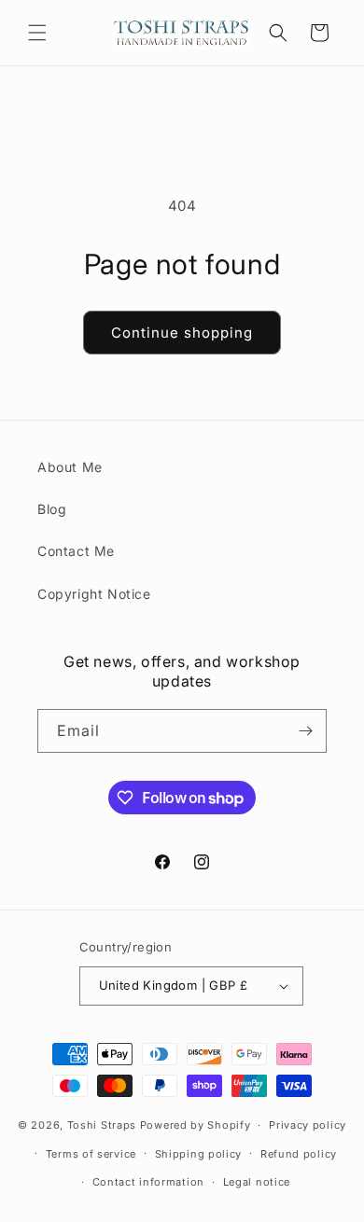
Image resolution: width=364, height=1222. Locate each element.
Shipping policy (199, 1153)
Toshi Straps (101, 1125)
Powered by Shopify (195, 1125)
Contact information (148, 1181)
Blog (51, 509)
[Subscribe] (305, 731)
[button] (37, 32)
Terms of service (91, 1153)
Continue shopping (182, 332)
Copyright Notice (94, 594)
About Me (70, 467)
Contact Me (76, 551)
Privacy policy (307, 1125)
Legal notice (256, 1181)
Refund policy (298, 1153)
